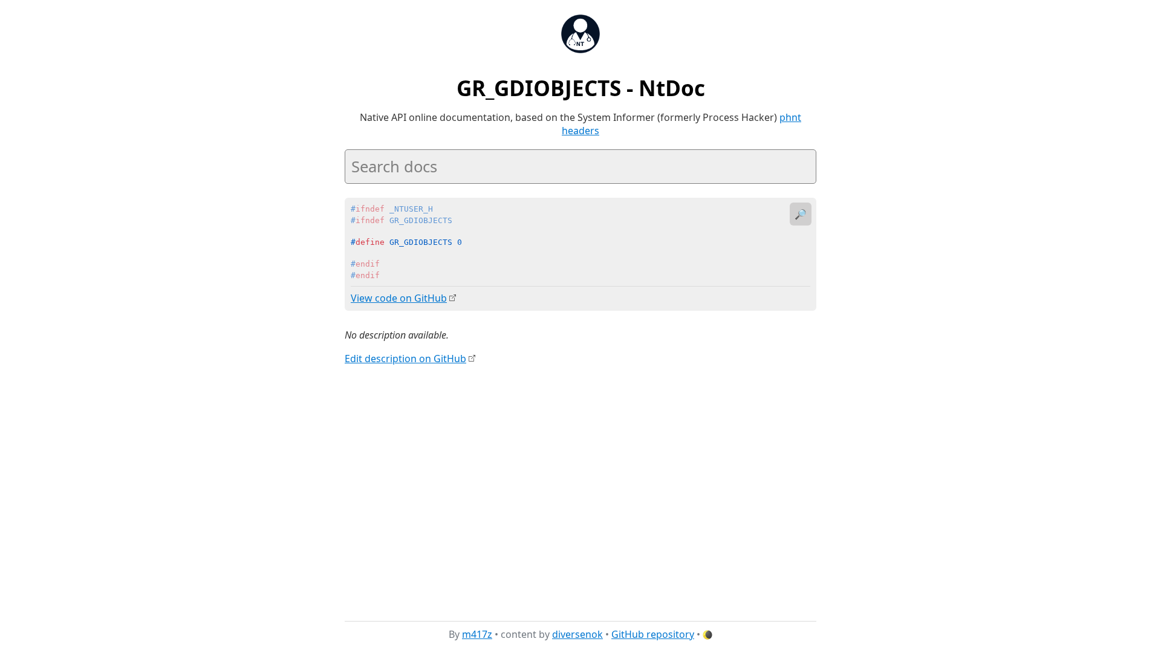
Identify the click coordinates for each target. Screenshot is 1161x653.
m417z (477, 634)
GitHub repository (652, 634)
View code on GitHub (399, 298)
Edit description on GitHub (405, 358)
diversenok (577, 634)
